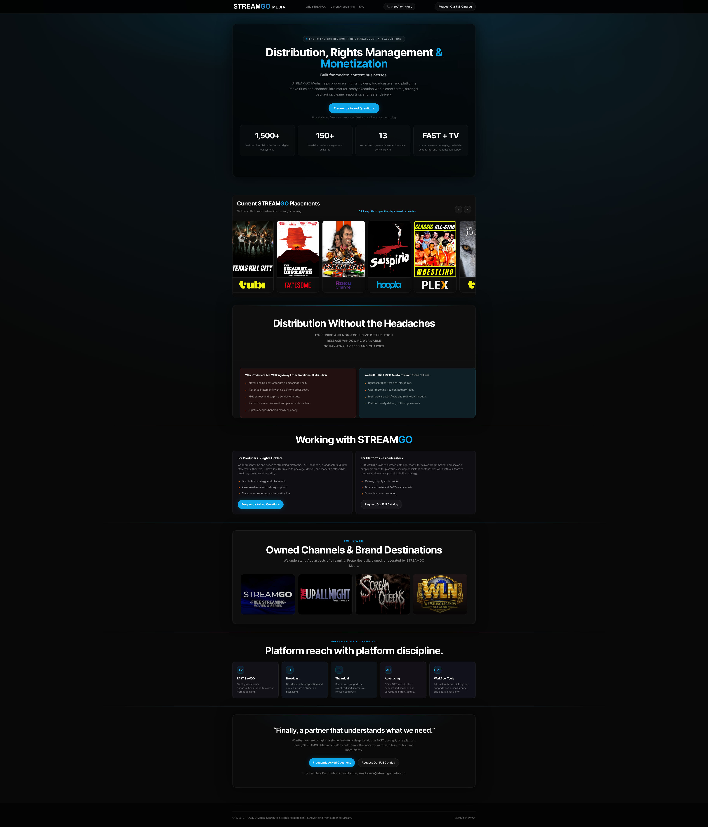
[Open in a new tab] (268, 594)
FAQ (361, 6)
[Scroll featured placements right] (467, 209)
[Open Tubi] (422, 257)
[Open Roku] (285, 257)
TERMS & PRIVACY (464, 817)
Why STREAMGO (316, 6)
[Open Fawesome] (239, 257)
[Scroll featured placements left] (458, 209)
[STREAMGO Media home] (259, 6)
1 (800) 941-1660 (401, 6)
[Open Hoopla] (331, 257)
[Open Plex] (377, 257)
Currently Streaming (343, 6)
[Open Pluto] (468, 257)
